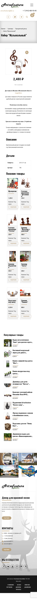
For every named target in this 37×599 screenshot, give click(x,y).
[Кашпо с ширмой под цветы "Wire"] (8, 364)
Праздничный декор (21, 28)
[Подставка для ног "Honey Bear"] (8, 427)
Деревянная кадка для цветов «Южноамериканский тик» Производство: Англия (23, 435)
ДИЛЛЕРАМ (18, 587)
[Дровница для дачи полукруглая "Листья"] (8, 385)
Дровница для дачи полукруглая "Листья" (21, 382)
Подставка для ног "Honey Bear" (22, 424)
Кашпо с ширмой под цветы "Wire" (23, 362)
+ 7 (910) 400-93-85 (29, 11)
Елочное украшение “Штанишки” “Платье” (25, 194)
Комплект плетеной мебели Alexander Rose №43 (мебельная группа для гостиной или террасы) (22, 393)
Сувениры (10, 28)
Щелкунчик (12, 191)
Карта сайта (18, 581)
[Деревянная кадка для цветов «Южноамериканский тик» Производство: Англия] (8, 437)
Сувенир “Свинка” (24, 301)
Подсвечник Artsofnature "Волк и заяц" (22, 403)
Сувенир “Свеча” (24, 265)
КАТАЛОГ (19, 585)
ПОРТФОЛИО (9, 587)
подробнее (18, 93)
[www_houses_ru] (9, 459)
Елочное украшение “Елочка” (12, 229)
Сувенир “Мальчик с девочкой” (25, 229)
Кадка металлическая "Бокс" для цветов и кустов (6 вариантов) (22, 341)
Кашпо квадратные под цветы (21, 372)
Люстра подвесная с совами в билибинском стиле (23, 414)
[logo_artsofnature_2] (13, 486)
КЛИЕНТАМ (27, 585)
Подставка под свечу (12, 301)
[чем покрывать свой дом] (27, 459)
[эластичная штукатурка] (9, 471)
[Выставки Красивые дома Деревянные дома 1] (27, 471)
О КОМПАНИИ (10, 585)
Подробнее (13, 207)
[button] (27, 51)
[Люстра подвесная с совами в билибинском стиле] (8, 416)
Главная (3, 28)
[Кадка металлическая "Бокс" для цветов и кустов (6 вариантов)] (8, 343)
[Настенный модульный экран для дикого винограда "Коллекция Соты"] (8, 353)
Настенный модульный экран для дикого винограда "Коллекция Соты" (21, 351)
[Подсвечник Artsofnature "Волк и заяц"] (8, 406)
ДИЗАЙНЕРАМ (27, 587)
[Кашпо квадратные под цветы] (8, 374)
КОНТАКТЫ (18, 589)
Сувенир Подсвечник (12, 265)
